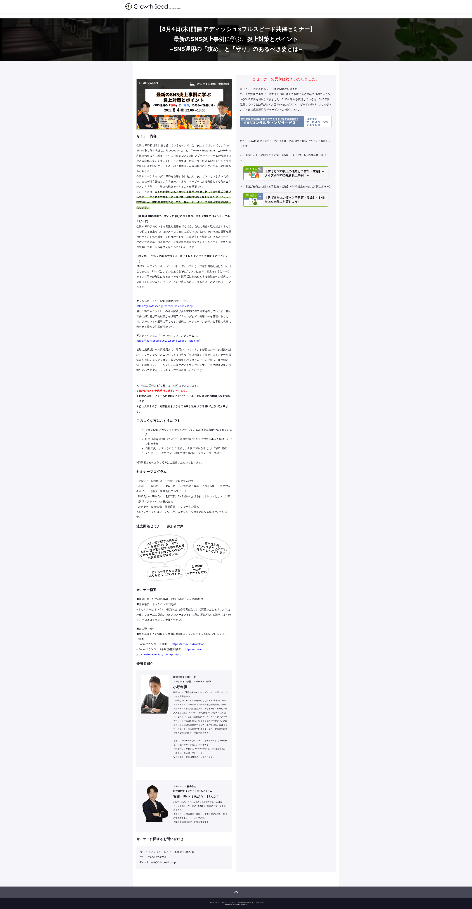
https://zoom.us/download (188, 644)
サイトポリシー (232, 902)
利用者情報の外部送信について (246, 902)
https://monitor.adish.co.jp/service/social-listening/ (168, 340)
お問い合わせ (259, 902)
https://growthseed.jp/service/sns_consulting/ (165, 305)
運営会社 (224, 902)
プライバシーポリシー (214, 902)
